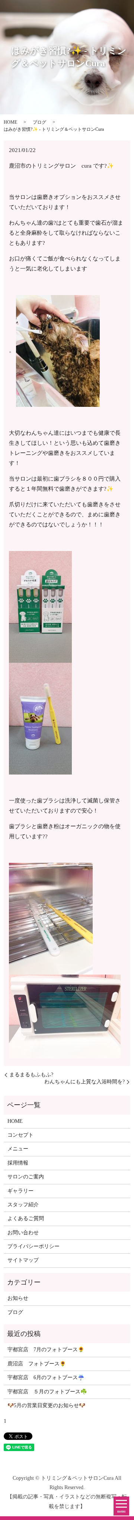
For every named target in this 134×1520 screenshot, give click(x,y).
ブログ (39, 122)
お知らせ (17, 1298)
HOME (10, 122)
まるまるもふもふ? (31, 1074)
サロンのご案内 (25, 1176)
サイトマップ (23, 1260)
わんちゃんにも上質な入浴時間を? (84, 1081)
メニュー (17, 1149)
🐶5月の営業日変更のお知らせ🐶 (46, 1405)
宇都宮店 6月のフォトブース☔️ (45, 1377)
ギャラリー (20, 1191)
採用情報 (17, 1163)
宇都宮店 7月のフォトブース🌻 (45, 1349)
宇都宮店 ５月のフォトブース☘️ (47, 1391)
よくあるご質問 (25, 1218)
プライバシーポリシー (33, 1246)
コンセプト (20, 1135)
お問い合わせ (23, 1232)
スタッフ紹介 (23, 1204)
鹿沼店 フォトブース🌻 (36, 1364)
